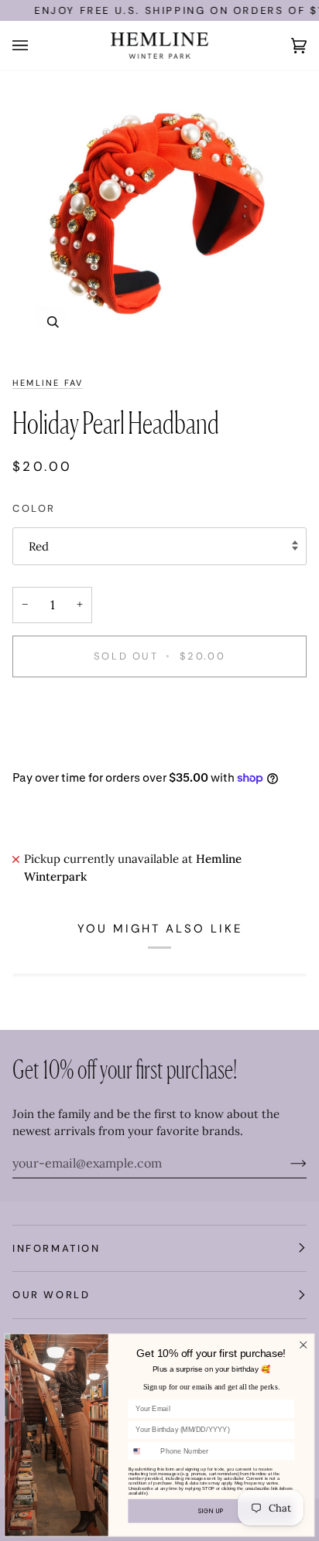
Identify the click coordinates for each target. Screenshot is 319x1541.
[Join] (286, 1163)
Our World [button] (51, 1294)
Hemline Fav (47, 382)
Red (39, 546)
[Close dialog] (303, 1344)
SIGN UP (211, 1510)
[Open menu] (35, 45)
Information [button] (56, 1248)
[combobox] (142, 1451)
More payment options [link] (74, 750)
